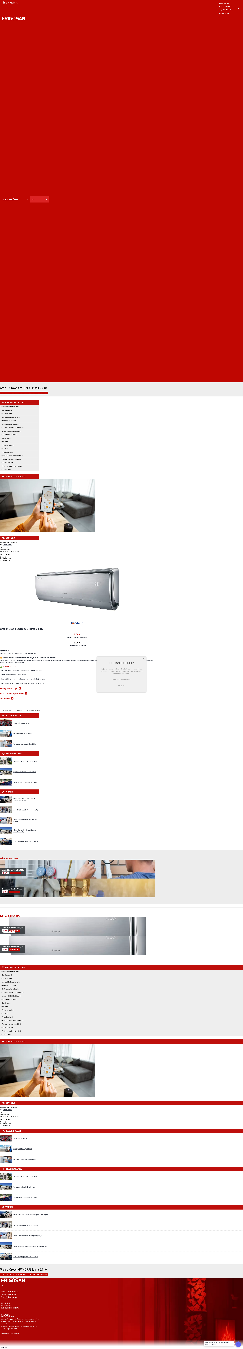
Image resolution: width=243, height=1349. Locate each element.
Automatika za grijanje (8, 986)
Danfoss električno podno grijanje (11, 965)
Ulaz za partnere (224, 13)
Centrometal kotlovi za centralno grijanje (13, 969)
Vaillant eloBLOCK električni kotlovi (11, 972)
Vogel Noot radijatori (7, 1004)
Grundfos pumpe (6, 979)
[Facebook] (235, 8)
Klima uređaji (9, 932)
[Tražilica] (47, 199)
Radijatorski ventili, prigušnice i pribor (12, 1007)
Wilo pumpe (5, 983)
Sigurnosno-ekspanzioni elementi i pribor (13, 997)
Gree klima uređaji (7, 951)
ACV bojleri (5, 990)
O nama (6, 565)
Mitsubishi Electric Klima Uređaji (10, 948)
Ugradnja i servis (6, 1011)
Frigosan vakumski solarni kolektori (11, 1000)
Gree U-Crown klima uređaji (28, 630)
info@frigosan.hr (225, 6)
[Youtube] (238, 8)
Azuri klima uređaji (7, 955)
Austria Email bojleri (7, 993)
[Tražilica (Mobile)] (27, 199)
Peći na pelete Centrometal (9, 976)
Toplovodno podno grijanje (9, 962)
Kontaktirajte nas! (224, 3)
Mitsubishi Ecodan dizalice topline (11, 958)
